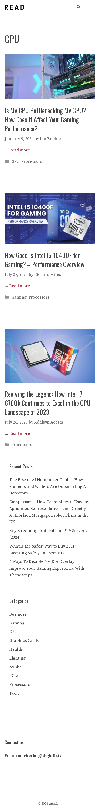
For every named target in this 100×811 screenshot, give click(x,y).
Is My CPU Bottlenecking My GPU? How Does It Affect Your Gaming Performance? (45, 119)
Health (15, 649)
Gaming (19, 297)
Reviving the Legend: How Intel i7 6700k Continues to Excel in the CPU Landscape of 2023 (47, 403)
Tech (14, 693)
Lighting (17, 658)
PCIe (13, 675)
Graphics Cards (24, 640)
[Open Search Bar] (78, 7)
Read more (19, 150)
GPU (15, 161)
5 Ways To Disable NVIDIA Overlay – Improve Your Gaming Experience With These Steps (46, 568)
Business (17, 614)
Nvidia (15, 667)
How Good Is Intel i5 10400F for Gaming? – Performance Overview (44, 259)
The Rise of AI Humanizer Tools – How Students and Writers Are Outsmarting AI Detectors (48, 486)
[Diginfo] (14, 7)
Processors (31, 161)
